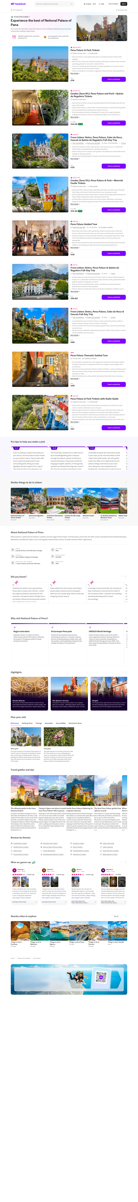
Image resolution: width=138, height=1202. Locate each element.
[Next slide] (125, 441)
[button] (16, 10)
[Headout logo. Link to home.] (18, 4)
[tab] (15, 724)
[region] (40, 64)
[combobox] (54, 4)
